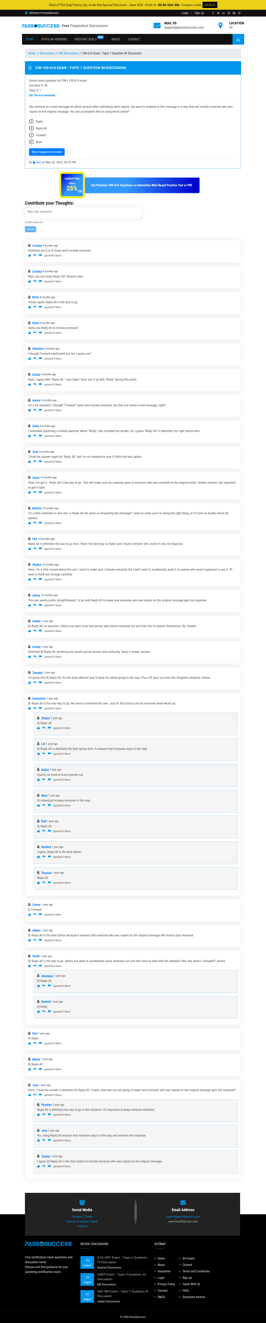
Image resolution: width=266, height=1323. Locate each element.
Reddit (94, 1221)
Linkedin (71, 1221)
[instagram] (229, 13)
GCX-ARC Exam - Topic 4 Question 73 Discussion (122, 1260)
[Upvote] (29, 255)
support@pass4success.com (184, 27)
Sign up (199, 13)
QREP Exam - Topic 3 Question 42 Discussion (121, 1277)
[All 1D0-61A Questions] (42, 95)
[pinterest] (239, 13)
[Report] (40, 255)
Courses (163, 1290)
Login (185, 13)
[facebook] (213, 13)
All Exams (188, 1258)
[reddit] (234, 13)
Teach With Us (191, 1284)
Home (30, 39)
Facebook (77, 1216)
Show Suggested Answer (47, 152)
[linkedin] (223, 13)
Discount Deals (89, 38)
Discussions (47, 53)
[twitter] (218, 13)
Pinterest (82, 1226)
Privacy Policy (166, 1284)
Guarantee (164, 1271)
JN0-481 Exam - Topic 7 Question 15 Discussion (122, 1293)
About (115, 39)
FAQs (185, 1290)
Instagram (83, 1221)
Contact (134, 39)
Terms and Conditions (196, 1271)
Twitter (89, 1216)
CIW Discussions (68, 53)
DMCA (161, 1297)
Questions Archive (193, 1297)
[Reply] (34, 255)
